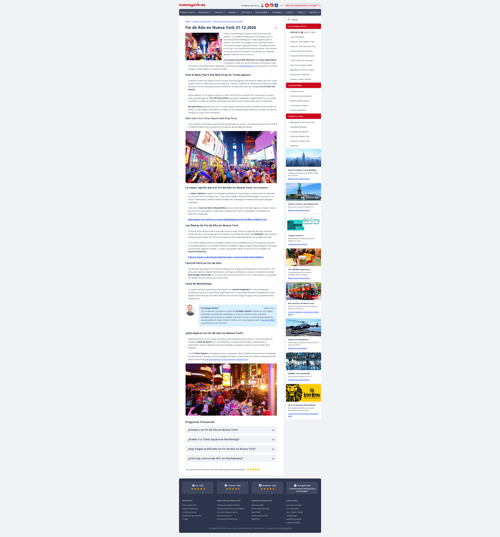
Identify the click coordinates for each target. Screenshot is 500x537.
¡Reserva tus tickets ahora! (299, 179)
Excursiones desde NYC (300, 74)
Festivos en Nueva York (202, 21)
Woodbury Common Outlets (302, 70)
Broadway (276, 12)
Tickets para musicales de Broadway (230, 509)
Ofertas (300, 12)
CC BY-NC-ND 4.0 (285, 528)
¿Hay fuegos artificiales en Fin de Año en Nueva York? (222, 449)
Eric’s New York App (293, 505)
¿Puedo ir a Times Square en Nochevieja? (213, 439)
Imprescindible (261, 12)
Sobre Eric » (269, 308)
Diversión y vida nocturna (301, 96)
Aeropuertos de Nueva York (227, 519)
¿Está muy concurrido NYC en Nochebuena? (215, 458)
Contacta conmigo (293, 522)
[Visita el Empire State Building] (303, 158)
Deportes (232, 12)
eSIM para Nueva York (299, 136)
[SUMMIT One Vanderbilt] (303, 361)
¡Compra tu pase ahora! (297, 244)
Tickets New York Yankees (301, 51)
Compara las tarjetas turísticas (228, 505)
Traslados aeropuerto (299, 131)
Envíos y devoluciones (190, 509)
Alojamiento (203, 12)
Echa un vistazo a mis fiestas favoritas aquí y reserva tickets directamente (226, 257)
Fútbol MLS (256, 519)
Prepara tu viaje (186, 12)
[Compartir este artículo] (274, 28)
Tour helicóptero (297, 37)
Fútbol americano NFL (260, 516)
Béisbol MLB (256, 512)
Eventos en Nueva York (300, 141)
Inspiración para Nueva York (228, 500)
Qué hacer (245, 12)
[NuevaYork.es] (192, 5)
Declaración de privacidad (191, 516)
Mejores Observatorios (300, 100)
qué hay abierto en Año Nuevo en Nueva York (226, 359)
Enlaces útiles (292, 500)
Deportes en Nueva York (262, 500)
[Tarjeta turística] (303, 223)
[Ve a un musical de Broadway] (303, 393)
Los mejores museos (299, 105)
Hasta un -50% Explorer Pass (302, 41)
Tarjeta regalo (291, 516)
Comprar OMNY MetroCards (302, 55)
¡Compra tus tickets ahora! (299, 380)
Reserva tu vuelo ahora (297, 348)
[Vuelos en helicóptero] (303, 327)
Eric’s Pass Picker (292, 509)
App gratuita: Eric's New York (302, 122)
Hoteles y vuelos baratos (300, 79)
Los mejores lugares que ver (227, 512)
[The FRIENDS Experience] (303, 257)
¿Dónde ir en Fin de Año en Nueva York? (213, 430)
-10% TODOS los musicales (301, 60)
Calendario (313, 12)
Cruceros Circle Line (224, 516)
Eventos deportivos (298, 110)
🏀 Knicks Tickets (302, 32)
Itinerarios (294, 145)
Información (187, 500)
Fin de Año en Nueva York (228, 21)
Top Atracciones (297, 91)
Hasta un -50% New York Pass (303, 46)
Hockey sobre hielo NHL (260, 509)
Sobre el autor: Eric (189, 505)
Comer (289, 12)
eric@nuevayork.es (246, 66)
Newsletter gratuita (298, 127)
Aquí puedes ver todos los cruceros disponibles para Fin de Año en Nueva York (227, 219)
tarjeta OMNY (268, 320)
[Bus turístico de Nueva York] (303, 291)
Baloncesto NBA (258, 505)
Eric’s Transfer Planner (294, 512)
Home (187, 21)
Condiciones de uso (189, 512)
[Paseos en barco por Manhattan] (303, 192)
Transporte (218, 12)
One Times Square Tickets (301, 65)
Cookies (185, 519)
